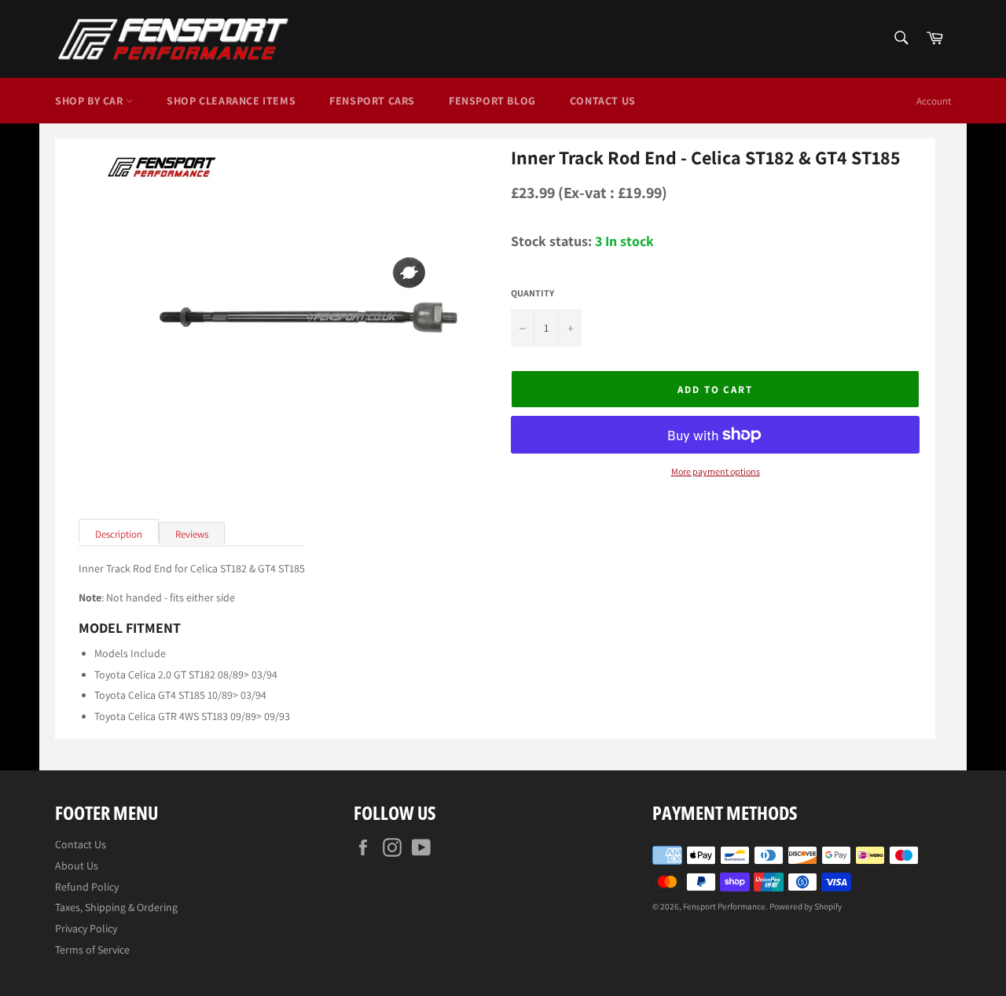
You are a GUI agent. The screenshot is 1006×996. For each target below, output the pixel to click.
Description (118, 534)
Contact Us (603, 101)
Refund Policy (87, 887)
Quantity (532, 293)
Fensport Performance (724, 906)
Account (933, 101)
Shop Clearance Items (231, 101)
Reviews (191, 534)
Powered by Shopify (805, 906)
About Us (76, 865)
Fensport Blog (492, 101)
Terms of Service (92, 950)
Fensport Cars (372, 101)
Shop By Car (90, 101)
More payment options (715, 471)
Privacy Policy (86, 928)
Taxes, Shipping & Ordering (116, 907)
